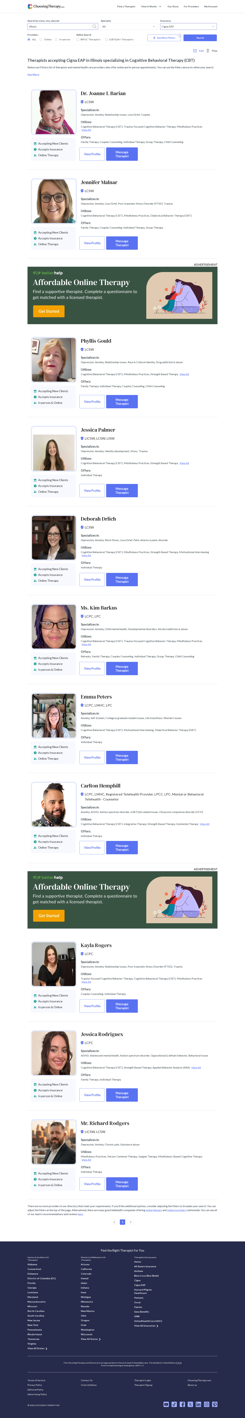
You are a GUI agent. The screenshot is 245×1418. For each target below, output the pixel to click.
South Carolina (36, 1315)
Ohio (83, 1315)
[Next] (131, 1222)
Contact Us (87, 1380)
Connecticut (34, 1269)
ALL (34, 39)
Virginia (32, 1343)
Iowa (83, 1292)
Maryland (33, 1297)
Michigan (86, 1297)
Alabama (32, 1264)
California (86, 1269)
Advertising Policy (37, 1394)
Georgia (32, 1287)
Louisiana (33, 1292)
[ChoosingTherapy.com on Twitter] (190, 1404)
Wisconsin (86, 1334)
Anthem (138, 1271)
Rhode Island (35, 1334)
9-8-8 (178, 1363)
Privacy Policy (35, 1385)
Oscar (137, 1302)
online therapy (154, 1210)
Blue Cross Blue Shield (146, 1275)
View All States (36, 1348)
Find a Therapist (126, 6)
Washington (87, 1329)
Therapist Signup (143, 1385)
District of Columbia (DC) (42, 1278)
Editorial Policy (35, 1389)
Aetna (137, 1261)
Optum (138, 1307)
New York (33, 1325)
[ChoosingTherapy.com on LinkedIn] (198, 1404)
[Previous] (114, 1222)
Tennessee (33, 1339)
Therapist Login (142, 1380)
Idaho (84, 1283)
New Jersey (34, 1320)
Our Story (173, 6)
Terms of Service (36, 1380)
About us (192, 1385)
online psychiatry (176, 1210)
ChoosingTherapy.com (199, 1380)
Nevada (85, 1306)
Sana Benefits (141, 1311)
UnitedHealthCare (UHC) (148, 1321)
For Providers (191, 6)
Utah (83, 1325)
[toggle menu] (154, 26)
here (80, 1214)
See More (33, 74)
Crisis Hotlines (89, 1385)
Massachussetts (37, 1301)
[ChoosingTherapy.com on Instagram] (206, 1404)
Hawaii (84, 1278)
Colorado (86, 1273)
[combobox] (63, 26)
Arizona (85, 1264)
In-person (65, 39)
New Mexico (87, 1311)
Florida (32, 1283)
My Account (211, 6)
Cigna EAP (140, 1285)
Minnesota (87, 1301)
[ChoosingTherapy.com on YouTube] (166, 1404)
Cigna (137, 1280)
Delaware (33, 1273)
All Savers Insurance (145, 1266)
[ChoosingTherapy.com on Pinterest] (215, 1404)
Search (200, 37)
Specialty (106, 20)
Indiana (85, 1287)
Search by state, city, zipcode (43, 20)
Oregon (85, 1320)
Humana (138, 1297)
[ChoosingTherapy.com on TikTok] (174, 1404)
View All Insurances (145, 1325)
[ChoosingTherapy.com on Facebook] (182, 1404)
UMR (137, 1316)
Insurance (165, 20)
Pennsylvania (35, 1329)
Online (48, 39)
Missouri (32, 1306)
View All (86, 129)
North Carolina (36, 1311)
